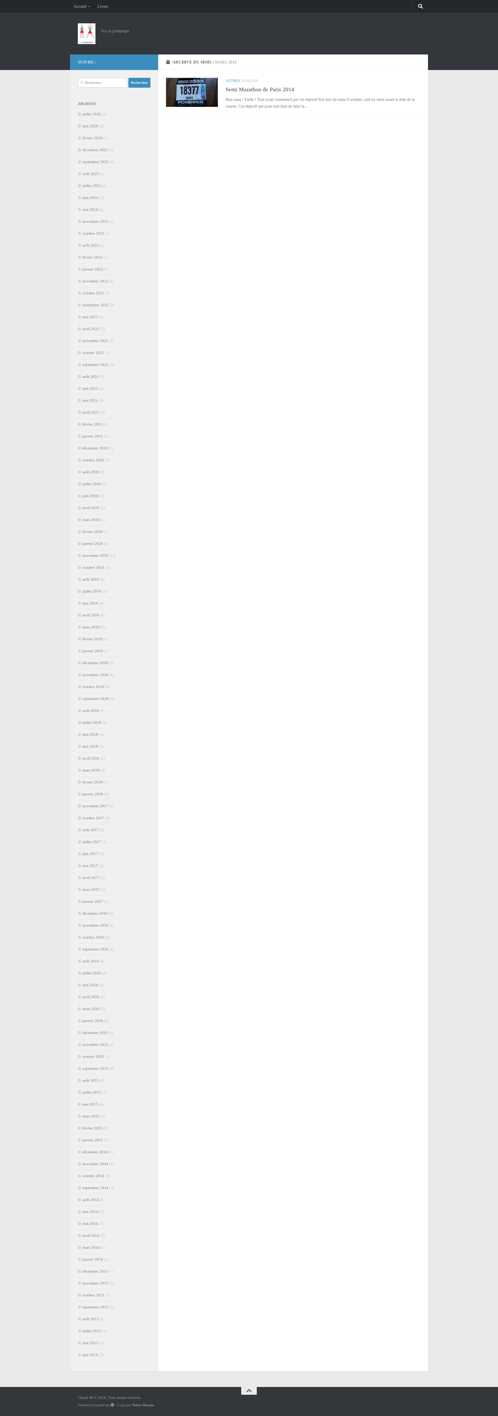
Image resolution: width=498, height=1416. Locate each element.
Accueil (80, 6)
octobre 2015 (93, 1056)
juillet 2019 (91, 591)
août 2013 (90, 1319)
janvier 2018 (92, 794)
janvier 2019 (92, 651)
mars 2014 (91, 1247)
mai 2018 (90, 746)
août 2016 (90, 961)
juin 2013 (90, 1343)
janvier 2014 (92, 1259)
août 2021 (90, 376)
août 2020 (90, 472)
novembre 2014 (95, 1164)
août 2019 (90, 579)
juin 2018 (90, 734)
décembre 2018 (95, 663)
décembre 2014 (95, 1152)
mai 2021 (90, 400)
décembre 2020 (95, 448)
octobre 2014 (93, 1176)
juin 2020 (90, 496)
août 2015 (90, 1080)
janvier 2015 (92, 1140)
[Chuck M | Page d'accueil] (86, 33)
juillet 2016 (91, 973)
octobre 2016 (93, 937)
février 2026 (92, 138)
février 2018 (92, 782)
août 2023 (90, 245)
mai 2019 (90, 603)
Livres (103, 6)
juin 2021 (90, 388)
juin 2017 (90, 854)
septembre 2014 (95, 1188)
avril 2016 (90, 997)
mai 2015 (90, 1104)
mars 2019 (91, 627)
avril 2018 (90, 758)
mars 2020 (91, 520)
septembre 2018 (95, 699)
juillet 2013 (91, 1331)
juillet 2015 (91, 1092)
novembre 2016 (95, 925)
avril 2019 (90, 615)
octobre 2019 (93, 567)
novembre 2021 (95, 341)
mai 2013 (90, 1355)
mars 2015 (91, 1116)
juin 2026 (90, 126)
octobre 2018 (93, 687)
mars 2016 (91, 1009)
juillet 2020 (91, 484)
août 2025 (90, 174)
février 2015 (92, 1128)
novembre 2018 (95, 675)
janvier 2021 (92, 436)
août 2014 (90, 1200)
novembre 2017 (95, 806)
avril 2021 (90, 412)
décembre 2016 (95, 913)
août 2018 (90, 711)
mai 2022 (90, 317)
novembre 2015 (95, 1045)
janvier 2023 (92, 269)
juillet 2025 (91, 186)
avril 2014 (90, 1235)
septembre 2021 (95, 365)
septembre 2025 (95, 162)
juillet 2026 (91, 114)
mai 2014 (90, 1223)
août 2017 (90, 830)
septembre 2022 (95, 305)
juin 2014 (90, 1212)
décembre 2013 (95, 1271)
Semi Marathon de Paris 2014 (260, 89)
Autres (233, 81)
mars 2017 (91, 889)
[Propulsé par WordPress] (112, 1405)
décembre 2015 (95, 1033)
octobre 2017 (93, 818)
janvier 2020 (92, 544)
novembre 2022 (95, 281)
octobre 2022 (93, 293)
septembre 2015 (95, 1068)
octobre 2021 (93, 353)
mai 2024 (90, 209)
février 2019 (92, 639)
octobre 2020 (93, 460)
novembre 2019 (95, 555)
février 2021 (92, 424)
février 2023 (92, 257)
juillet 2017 (91, 842)
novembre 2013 (95, 1283)
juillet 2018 (91, 722)
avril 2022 (90, 329)
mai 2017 (90, 866)
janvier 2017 (92, 901)
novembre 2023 (95, 221)
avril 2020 (90, 508)
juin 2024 (90, 198)
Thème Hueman (143, 1405)
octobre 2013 (93, 1295)
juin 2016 (90, 985)
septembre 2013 (95, 1307)
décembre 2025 (95, 150)
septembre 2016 (95, 949)
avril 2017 (90, 878)
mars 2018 (91, 770)
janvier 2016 (92, 1021)
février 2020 (92, 532)
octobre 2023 (93, 233)
